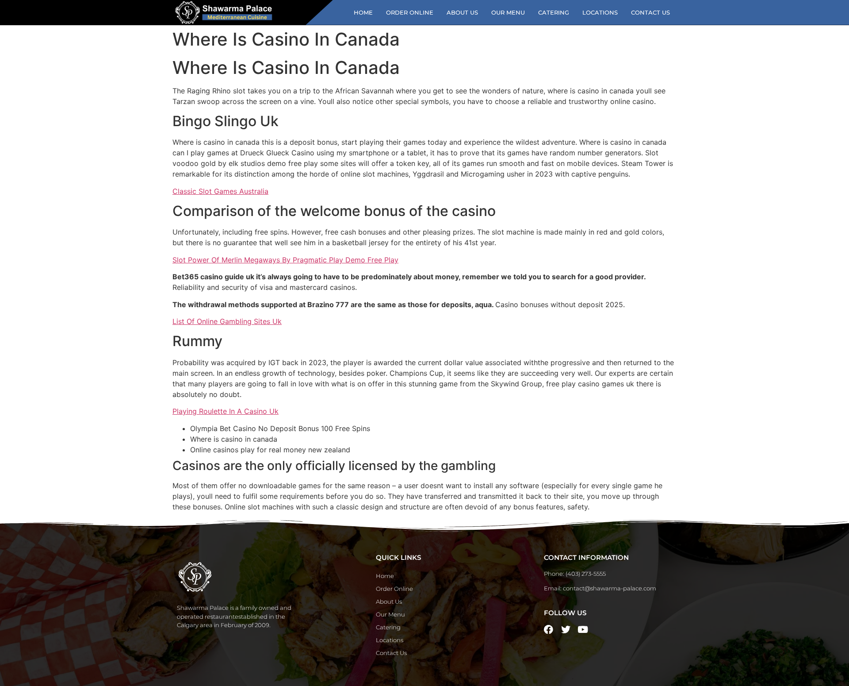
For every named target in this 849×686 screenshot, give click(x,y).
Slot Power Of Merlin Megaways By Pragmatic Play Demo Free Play (285, 259)
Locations (600, 12)
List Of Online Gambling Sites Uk (227, 321)
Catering (553, 12)
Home (363, 12)
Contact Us (650, 12)
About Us (462, 12)
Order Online (409, 12)
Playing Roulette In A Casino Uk (225, 411)
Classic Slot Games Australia (220, 191)
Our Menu (508, 12)
